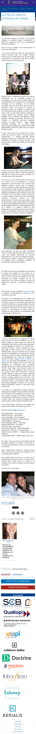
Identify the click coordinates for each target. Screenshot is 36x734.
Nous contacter (18, 729)
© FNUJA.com (18, 721)
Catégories (17, 575)
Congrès (22, 8)
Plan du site (18, 726)
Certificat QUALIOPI (18, 731)
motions (28, 291)
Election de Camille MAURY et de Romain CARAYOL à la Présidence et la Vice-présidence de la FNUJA (8, 551)
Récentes (6, 575)
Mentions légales (18, 724)
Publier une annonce (18, 587)
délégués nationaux (19, 410)
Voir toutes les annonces (18, 581)
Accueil (4, 8)
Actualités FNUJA (13, 8)
